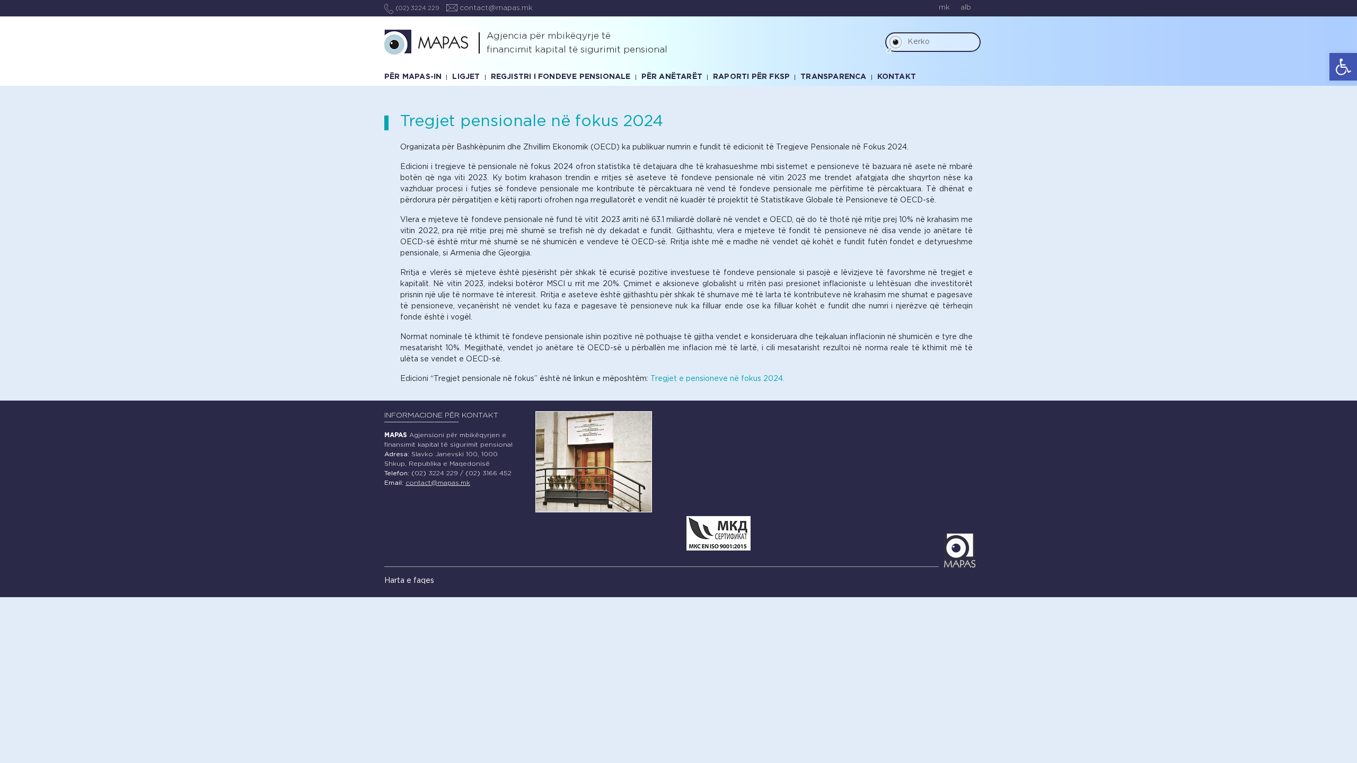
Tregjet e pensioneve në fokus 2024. (717, 379)
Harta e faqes (409, 581)
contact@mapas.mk (495, 8)
